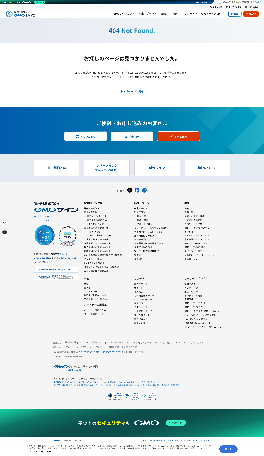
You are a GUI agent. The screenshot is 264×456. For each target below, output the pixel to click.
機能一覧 (188, 212)
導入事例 (88, 287)
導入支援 (138, 291)
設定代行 (138, 303)
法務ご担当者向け (143, 247)
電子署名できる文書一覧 (96, 227)
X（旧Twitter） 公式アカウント (200, 314)
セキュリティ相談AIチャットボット (150, 382)
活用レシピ (139, 322)
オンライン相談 (233, 7)
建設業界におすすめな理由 (97, 251)
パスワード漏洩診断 (109, 382)
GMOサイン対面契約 (194, 247)
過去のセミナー (192, 291)
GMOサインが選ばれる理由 (97, 235)
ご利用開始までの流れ (145, 295)
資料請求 (234, 13)
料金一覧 (141, 216)
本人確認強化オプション (196, 239)
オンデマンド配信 (193, 295)
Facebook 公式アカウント (197, 322)
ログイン (216, 7)
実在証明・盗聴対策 (61, 385)
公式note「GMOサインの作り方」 (201, 326)
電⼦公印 (138, 258)
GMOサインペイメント (195, 243)
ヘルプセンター (142, 310)
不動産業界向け (142, 239)
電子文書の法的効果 (97, 220)
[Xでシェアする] (129, 190)
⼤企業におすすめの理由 (96, 239)
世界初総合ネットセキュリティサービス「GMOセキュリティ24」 (76, 382)
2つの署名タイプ (95, 223)
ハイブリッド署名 (93, 258)
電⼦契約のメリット (97, 216)
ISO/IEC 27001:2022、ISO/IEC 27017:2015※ (102, 352)
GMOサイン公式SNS (194, 303)
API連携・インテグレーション (199, 254)
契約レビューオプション (196, 235)
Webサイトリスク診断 (126, 382)
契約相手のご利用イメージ (97, 299)
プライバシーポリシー (41, 451)
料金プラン (139, 212)
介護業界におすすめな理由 (97, 243)
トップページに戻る (132, 91)
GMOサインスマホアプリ (196, 227)
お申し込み (251, 13)
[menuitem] (124, 14)
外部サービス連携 (193, 223)
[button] (132, 396)
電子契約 (138, 254)
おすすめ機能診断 (193, 220)
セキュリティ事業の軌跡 (170, 385)
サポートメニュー (146, 223)
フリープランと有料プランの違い (150, 227)
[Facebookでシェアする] (137, 190)
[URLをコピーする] (144, 190)
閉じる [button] (228, 449)
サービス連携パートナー (96, 314)
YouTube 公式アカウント (197, 318)
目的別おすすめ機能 (194, 216)
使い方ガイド (141, 314)
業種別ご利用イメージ (95, 295)
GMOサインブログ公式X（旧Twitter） (203, 310)
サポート (138, 287)
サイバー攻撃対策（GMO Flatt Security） (130, 385)
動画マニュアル (142, 318)
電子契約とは (90, 212)
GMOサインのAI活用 (94, 262)
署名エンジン (191, 258)
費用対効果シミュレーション (148, 231)
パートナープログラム (95, 310)
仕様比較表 (142, 220)
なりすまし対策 (153, 385)
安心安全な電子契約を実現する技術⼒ (103, 254)
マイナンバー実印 (193, 251)
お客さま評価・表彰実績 (96, 270)
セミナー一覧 (191, 287)
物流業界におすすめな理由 (97, 247)
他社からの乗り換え (144, 299)
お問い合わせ (252, 7)
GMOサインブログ (193, 307)
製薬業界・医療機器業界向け (148, 243)
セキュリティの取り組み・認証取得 (101, 266)
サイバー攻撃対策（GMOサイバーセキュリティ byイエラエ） (92, 385)
